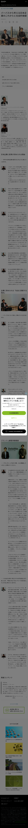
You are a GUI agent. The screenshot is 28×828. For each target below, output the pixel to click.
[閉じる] (26, 393)
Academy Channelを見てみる (16, 431)
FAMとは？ (14, 408)
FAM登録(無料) (14, 413)
